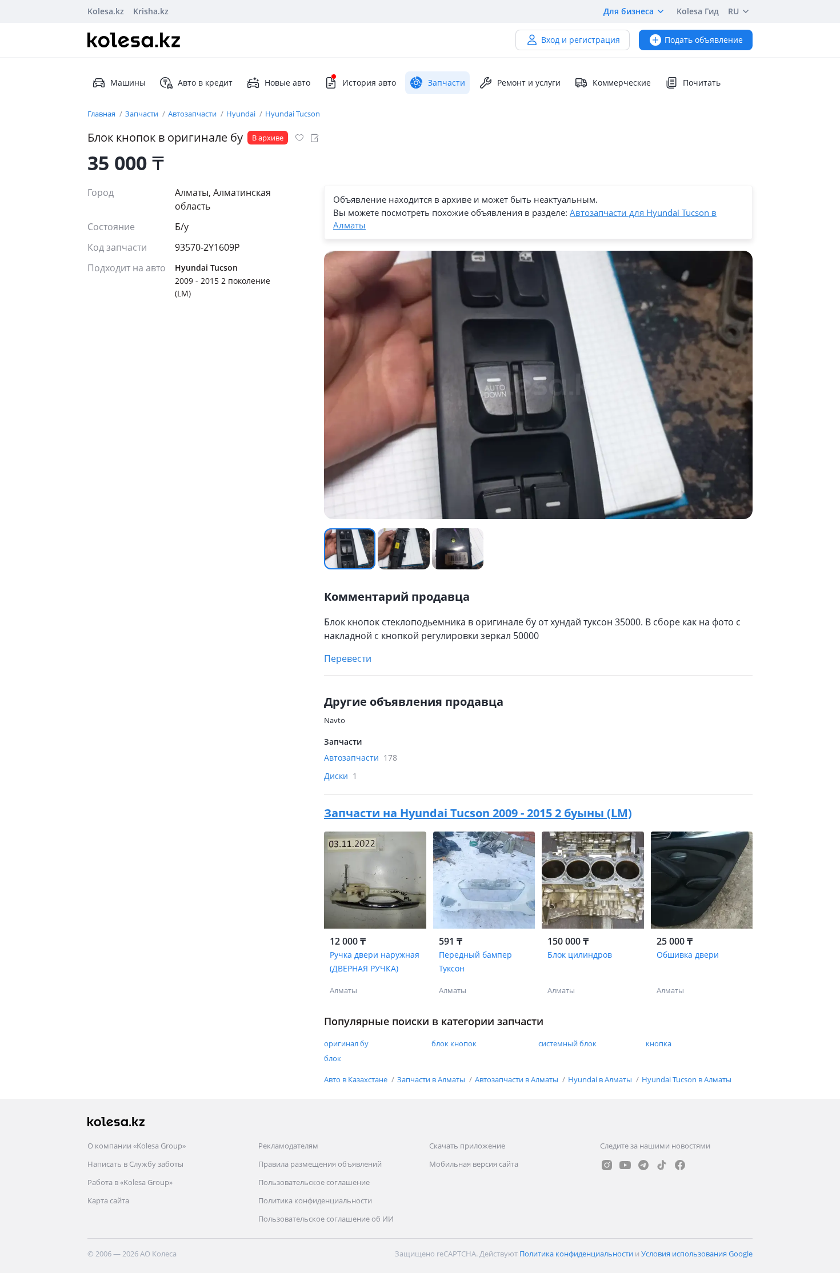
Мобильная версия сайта (473, 1164)
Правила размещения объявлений (320, 1164)
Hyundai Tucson (292, 114)
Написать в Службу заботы (135, 1164)
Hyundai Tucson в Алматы (686, 1079)
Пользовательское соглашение (314, 1182)
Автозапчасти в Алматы (517, 1079)
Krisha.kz (151, 11)
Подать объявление (704, 39)
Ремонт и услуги (529, 82)
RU (733, 11)
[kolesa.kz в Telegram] (643, 1165)
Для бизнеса (628, 11)
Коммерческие (622, 82)
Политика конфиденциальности (315, 1200)
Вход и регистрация (580, 39)
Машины (128, 82)
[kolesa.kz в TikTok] (662, 1165)
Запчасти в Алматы (432, 1079)
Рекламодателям (288, 1146)
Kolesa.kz (105, 11)
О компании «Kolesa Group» (136, 1146)
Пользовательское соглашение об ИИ (326, 1219)
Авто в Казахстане (356, 1079)
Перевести (347, 658)
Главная (102, 114)
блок (332, 1058)
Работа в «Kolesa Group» (130, 1182)
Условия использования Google (697, 1253)
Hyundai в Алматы (601, 1079)
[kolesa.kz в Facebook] (680, 1165)
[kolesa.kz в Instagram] (607, 1165)
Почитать (702, 82)
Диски (340, 775)
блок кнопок (454, 1043)
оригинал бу (346, 1043)
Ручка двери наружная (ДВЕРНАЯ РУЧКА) (374, 961)
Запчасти (142, 114)
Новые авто (287, 82)
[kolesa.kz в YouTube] (625, 1165)
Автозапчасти (193, 114)
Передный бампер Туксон (475, 961)
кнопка (658, 1043)
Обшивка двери (688, 954)
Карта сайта (108, 1200)
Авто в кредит (205, 82)
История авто (369, 82)
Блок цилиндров (579, 954)
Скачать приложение (467, 1146)
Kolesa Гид (698, 11)
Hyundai (241, 114)
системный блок (567, 1043)
